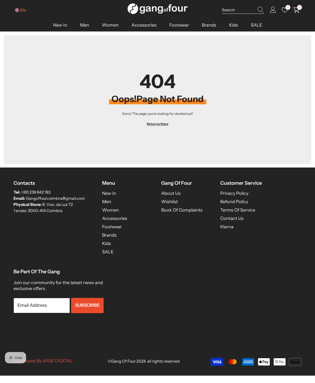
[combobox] (238, 10)
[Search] (243, 10)
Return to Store (157, 124)
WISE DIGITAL (58, 361)
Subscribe (87, 305)
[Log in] (273, 10)
